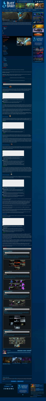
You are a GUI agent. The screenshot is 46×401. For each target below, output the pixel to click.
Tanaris (6, 27)
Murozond (5, 49)
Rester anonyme (20, 381)
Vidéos (4, 59)
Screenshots (5, 60)
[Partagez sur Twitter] (14, 21)
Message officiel (10, 251)
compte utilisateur (15, 378)
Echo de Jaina (5, 47)
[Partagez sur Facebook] (13, 21)
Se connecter (13, 381)
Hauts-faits (5, 58)
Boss (4, 57)
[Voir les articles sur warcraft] (3, 12)
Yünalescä (9, 350)
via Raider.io (42, 12)
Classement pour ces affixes (38, 15)
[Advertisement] (24, 1)
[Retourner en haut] (22, 394)
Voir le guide (42, 16)
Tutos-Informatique (35, 396)
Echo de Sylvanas (6, 48)
